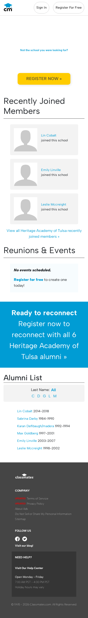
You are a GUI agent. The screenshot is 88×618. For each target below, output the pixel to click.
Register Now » (44, 78)
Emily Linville (51, 170)
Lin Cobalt (48, 135)
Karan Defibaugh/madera (35, 426)
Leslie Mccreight (53, 204)
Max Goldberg (27, 433)
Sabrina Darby (27, 419)
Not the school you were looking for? (44, 50)
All (53, 390)
